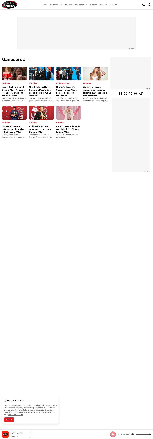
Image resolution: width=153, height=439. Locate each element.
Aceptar (9, 419)
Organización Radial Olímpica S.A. (42, 405)
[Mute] (132, 434)
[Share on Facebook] (120, 93)
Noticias (6, 83)
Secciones (53, 5)
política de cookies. (15, 415)
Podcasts (103, 5)
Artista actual (62, 83)
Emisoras (93, 5)
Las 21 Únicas (66, 5)
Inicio (44, 5)
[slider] (143, 434)
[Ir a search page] (149, 4)
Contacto (113, 5)
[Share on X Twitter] (125, 93)
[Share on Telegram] (141, 93)
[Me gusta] (30, 436)
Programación (80, 5)
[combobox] (22, 433)
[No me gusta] (32, 436)
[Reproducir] (113, 434)
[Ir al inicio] (9, 5)
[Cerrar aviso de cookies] (55, 400)
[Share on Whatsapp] (130, 93)
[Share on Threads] (136, 93)
